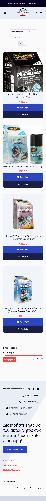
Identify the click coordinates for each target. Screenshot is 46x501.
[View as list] (25, 43)
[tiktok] (33, 389)
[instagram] (28, 389)
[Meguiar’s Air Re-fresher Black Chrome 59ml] (23, 53)
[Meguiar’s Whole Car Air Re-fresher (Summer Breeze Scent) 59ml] (23, 268)
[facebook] (24, 389)
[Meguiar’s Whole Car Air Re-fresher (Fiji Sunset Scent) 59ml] (23, 196)
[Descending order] (34, 31)
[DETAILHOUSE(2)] (23, 9)
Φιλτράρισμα (9, 360)
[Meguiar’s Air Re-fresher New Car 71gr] (23, 126)
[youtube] (38, 389)
